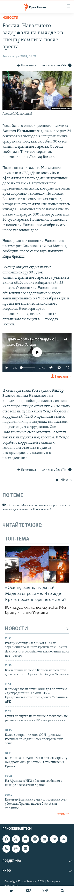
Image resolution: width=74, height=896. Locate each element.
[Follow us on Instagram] (35, 839)
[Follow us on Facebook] (6, 839)
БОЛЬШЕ (63, 814)
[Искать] (62, 891)
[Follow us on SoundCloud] (63, 839)
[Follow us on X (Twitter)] (16, 839)
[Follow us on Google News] (44, 839)
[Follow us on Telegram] (54, 839)
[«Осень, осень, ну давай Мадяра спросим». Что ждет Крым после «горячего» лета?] (37, 564)
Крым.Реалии (26, 344)
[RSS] (6, 848)
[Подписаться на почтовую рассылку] (25, 848)
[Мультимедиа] (11, 891)
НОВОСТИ (16, 629)
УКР (45, 890)
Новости (10, 18)
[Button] (27, 65)
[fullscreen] (67, 368)
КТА (28, 890)
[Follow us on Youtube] (25, 839)
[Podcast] (16, 848)
